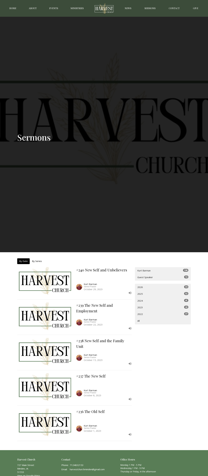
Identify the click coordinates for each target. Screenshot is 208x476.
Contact (174, 8)
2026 (162, 287)
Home (12, 8)
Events (53, 8)
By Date (23, 261)
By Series (37, 261)
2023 (162, 307)
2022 (162, 314)
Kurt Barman (162, 270)
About (33, 8)
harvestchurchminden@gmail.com (87, 469)
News (128, 8)
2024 (162, 300)
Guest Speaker (162, 277)
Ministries (77, 8)
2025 (162, 293)
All (138, 320)
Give (195, 8)
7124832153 (76, 465)
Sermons (150, 8)
